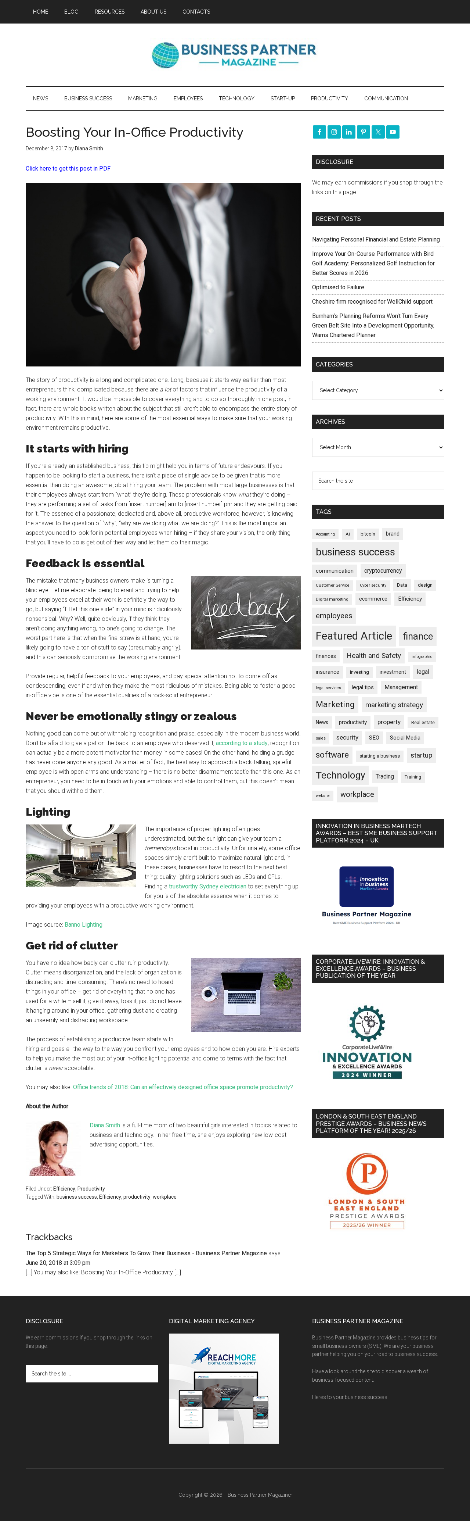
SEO (374, 737)
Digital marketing (332, 599)
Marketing (335, 704)
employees (334, 615)
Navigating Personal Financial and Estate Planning (376, 239)
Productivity (91, 1189)
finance (418, 636)
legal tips (363, 687)
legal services (328, 688)
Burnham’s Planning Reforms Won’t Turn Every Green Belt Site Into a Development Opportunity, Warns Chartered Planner (373, 325)
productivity (137, 1197)
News (322, 722)
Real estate (423, 722)
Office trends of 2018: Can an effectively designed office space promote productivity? (183, 1087)
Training (413, 777)
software (332, 755)
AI (348, 534)
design (425, 585)
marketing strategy (394, 705)
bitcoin (368, 534)
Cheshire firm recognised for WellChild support (372, 301)
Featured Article (354, 636)
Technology (340, 775)
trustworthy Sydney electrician (207, 886)
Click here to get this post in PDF (68, 168)
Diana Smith (105, 1125)
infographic (422, 656)
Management (401, 687)
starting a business (379, 756)
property (389, 722)
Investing (359, 672)
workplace (165, 1197)
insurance (327, 672)
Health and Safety (374, 655)
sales (321, 738)
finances (326, 656)
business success (77, 1197)
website (323, 795)
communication (335, 571)
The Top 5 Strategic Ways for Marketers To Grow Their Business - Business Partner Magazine (146, 1253)
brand (393, 534)
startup (422, 755)
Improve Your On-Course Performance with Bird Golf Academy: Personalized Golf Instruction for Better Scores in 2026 (373, 263)
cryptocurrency (383, 570)
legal (423, 671)
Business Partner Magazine (235, 54)
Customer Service (332, 585)
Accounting (325, 534)
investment (393, 672)
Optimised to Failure (338, 287)
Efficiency (64, 1189)
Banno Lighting (83, 924)
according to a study (242, 743)
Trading (385, 776)
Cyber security (373, 585)
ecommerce (373, 599)
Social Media (405, 738)
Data (402, 585)
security (347, 737)
